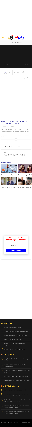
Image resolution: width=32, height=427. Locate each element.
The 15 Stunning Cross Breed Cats (12, 339)
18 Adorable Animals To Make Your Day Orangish (16, 380)
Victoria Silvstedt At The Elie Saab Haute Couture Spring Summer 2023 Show (16, 406)
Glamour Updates (11, 385)
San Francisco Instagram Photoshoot (12, 175)
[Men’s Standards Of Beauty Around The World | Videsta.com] (15, 37)
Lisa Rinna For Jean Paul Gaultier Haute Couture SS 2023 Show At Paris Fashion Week (17, 400)
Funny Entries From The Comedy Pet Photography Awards (16, 359)
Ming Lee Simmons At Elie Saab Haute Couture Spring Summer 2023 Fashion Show (16, 395)
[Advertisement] (16, 18)
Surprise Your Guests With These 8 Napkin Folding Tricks (17, 371)
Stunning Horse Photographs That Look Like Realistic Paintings (15, 365)
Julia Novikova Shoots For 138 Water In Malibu (15, 390)
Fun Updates (9, 354)
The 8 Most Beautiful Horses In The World (14, 349)
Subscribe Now (16, 250)
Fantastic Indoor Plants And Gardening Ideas (15, 335)
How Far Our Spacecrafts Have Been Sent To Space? (15, 344)
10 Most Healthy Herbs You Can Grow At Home (16, 376)
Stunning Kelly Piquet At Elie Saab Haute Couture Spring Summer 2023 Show (16, 412)
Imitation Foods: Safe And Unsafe (12, 327)
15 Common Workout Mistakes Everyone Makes (16, 331)
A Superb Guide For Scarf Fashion (11, 187)
